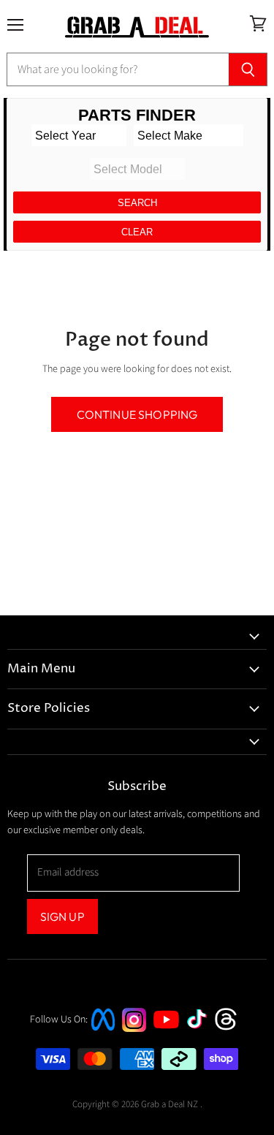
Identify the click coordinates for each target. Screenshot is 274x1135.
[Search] (248, 69)
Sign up (62, 916)
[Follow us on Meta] (103, 1032)
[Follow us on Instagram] (134, 1028)
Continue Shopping (137, 414)
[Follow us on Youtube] (168, 1041)
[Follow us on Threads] (230, 1028)
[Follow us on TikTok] (201, 1030)
